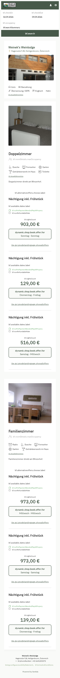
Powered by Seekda (30, 672)
